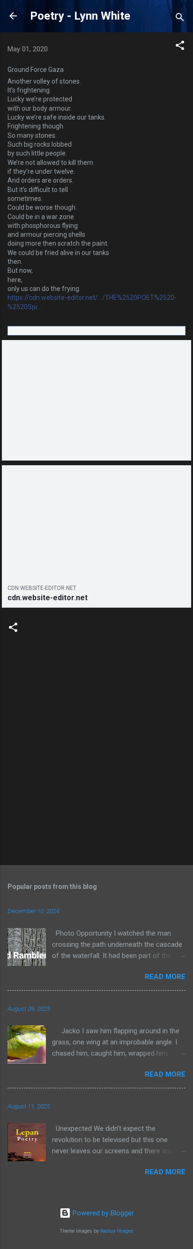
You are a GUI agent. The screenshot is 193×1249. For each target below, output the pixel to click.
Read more (165, 976)
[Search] (180, 19)
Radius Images (117, 1231)
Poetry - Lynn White (80, 15)
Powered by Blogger (102, 1213)
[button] (180, 47)
